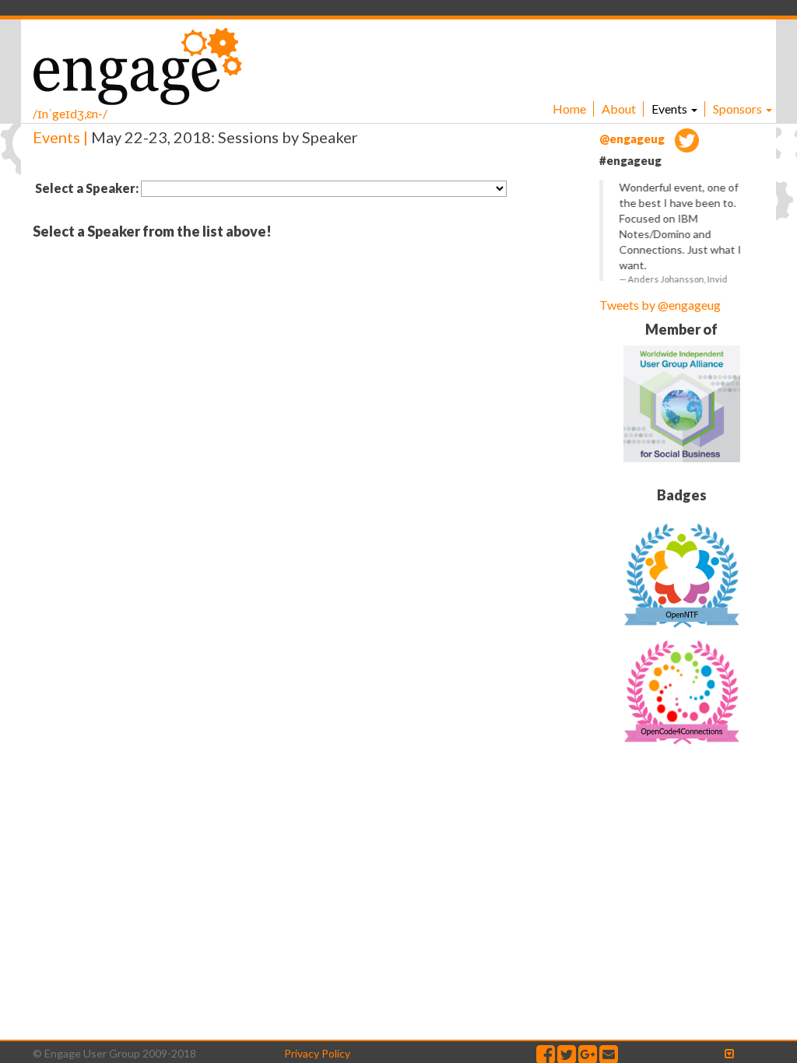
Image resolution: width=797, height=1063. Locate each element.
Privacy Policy (317, 1053)
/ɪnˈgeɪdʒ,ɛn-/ (70, 113)
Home (569, 108)
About (619, 108)
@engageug (633, 139)
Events (670, 108)
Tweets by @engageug (660, 304)
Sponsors (738, 108)
